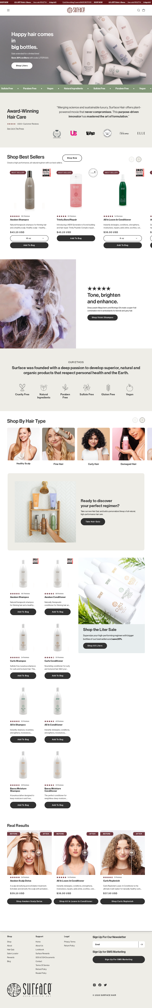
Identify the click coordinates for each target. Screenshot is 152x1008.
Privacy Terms (69, 942)
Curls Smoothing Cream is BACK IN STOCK (57, 2)
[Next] (138, 159)
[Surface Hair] (76, 10)
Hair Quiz (10, 949)
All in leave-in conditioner (117, 220)
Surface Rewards (43, 953)
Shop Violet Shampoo (102, 317)
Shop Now (72, 158)
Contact (39, 961)
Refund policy (41, 969)
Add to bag (29, 245)
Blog (9, 961)
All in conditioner (54, 725)
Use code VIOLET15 (104, 2)
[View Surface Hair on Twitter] (105, 985)
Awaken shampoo (19, 220)
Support (39, 936)
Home (38, 942)
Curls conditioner (54, 661)
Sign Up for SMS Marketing (119, 959)
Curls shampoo (18, 661)
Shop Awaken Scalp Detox (29, 901)
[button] (138, 10)
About (9, 946)
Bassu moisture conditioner (53, 789)
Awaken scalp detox (20, 881)
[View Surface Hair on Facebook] (100, 985)
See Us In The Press (15, 129)
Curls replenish (111, 881)
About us (39, 946)
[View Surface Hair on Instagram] (94, 985)
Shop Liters (22, 66)
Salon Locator (12, 953)
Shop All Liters (95, 646)
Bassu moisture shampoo (18, 789)
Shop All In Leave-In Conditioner (75, 901)
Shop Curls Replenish (122, 901)
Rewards (10, 957)
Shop (9, 936)
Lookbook (40, 949)
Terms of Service (43, 965)
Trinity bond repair (67, 220)
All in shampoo (18, 725)
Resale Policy (41, 973)
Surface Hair (108, 995)
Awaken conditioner (55, 597)
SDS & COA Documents (45, 957)
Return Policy (69, 946)
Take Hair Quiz (93, 522)
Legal (66, 936)
